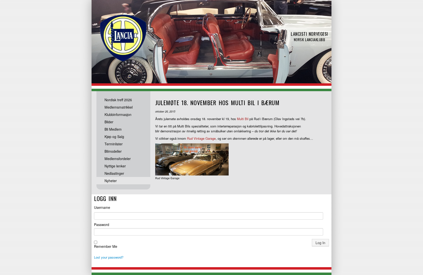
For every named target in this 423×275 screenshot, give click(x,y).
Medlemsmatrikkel (119, 107)
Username (102, 207)
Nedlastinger (114, 173)
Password (101, 224)
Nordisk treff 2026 (118, 99)
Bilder (109, 121)
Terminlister (114, 143)
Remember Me (105, 246)
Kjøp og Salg (114, 136)
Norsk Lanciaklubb (123, 37)
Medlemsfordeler (118, 158)
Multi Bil (242, 118)
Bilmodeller (113, 151)
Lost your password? (108, 257)
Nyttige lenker (115, 165)
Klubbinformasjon (118, 114)
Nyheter (111, 180)
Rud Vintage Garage (201, 138)
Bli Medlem (113, 129)
